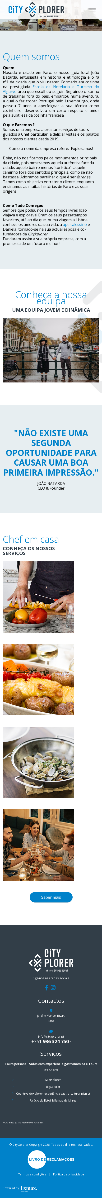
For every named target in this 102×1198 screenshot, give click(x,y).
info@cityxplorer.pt (51, 1036)
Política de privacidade (68, 1174)
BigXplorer (53, 1086)
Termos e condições (32, 1174)
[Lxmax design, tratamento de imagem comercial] (36, 1188)
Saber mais (51, 897)
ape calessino (75, 224)
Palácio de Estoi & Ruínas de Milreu (53, 1100)
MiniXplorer (53, 1080)
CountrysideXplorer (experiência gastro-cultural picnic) (53, 1093)
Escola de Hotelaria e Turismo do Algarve (51, 89)
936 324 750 (50, 1041)
